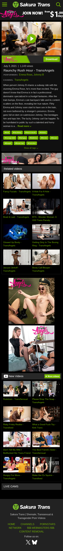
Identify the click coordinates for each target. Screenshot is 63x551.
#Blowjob (8, 143)
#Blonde (44, 138)
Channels (27, 524)
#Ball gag (22, 138)
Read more (23, 126)
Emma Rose (25, 74)
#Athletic (43, 132)
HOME (11, 524)
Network (15, 528)
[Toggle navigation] (4, 4)
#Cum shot (31, 143)
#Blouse (54, 138)
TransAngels (21, 80)
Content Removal (31, 531)
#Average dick (10, 138)
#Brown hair (19, 143)
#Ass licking (17, 132)
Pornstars (47, 524)
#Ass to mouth (30, 132)
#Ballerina (33, 138)
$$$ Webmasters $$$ (40, 528)
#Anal (7, 132)
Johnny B (39, 74)
